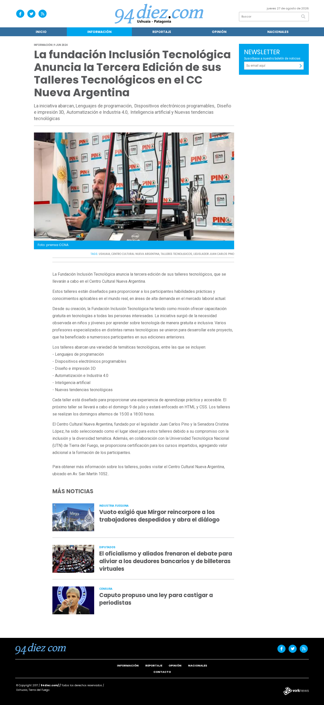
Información (99, 32)
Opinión (219, 32)
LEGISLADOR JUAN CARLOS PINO (213, 254)
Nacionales (278, 32)
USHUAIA (104, 254)
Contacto (162, 672)
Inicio (41, 32)
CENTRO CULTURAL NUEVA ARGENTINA (135, 254)
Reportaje (161, 32)
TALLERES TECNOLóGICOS (176, 254)
